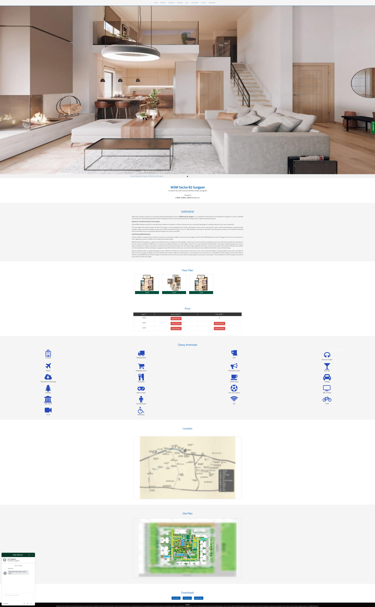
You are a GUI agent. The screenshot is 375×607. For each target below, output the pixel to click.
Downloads (212, 3)
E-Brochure (187, 598)
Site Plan (203, 3)
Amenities (180, 3)
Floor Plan (171, 3)
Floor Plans (176, 598)
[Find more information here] (18, 579)
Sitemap (187, 604)
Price (186, 3)
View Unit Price (219, 323)
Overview (162, 3)
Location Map (194, 3)
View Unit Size (176, 319)
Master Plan (198, 598)
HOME (156, 3)
